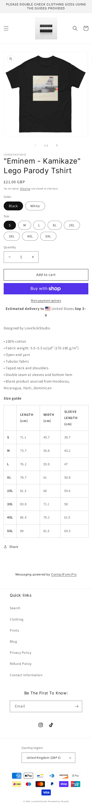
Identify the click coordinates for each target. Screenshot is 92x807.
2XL (72, 225)
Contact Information (26, 675)
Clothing (17, 619)
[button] (6, 28)
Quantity (10, 247)
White (35, 206)
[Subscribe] (76, 706)
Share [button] (13, 546)
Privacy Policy (20, 652)
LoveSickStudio (39, 801)
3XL (12, 236)
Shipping (25, 188)
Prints (14, 630)
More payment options (46, 300)
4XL (30, 236)
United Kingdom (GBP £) (44, 758)
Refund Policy (21, 663)
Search (15, 608)
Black (13, 206)
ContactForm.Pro (64, 574)
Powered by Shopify (58, 801)
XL (55, 225)
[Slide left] (35, 145)
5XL (48, 236)
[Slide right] (57, 145)
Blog (13, 641)
